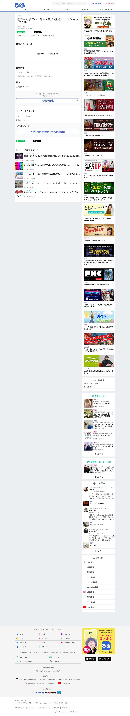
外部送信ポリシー (45, 708)
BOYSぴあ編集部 (92, 587)
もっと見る (99, 454)
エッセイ (65, 9)
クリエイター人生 (106, 9)
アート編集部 (91, 577)
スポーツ (67, 638)
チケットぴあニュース (91, 383)
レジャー (23, 642)
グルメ (44, 642)
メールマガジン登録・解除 (59, 703)
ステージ (67, 634)
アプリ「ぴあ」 (28, 703)
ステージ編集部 (92, 582)
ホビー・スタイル (70, 642)
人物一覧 (17, 703)
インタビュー (24, 647)
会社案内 (17, 708)
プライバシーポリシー (30, 708)
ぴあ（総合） (91, 562)
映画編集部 (90, 567)
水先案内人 (86, 9)
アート (22, 638)
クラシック (45, 638)
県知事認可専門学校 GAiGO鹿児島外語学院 (49, 132)
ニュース (25, 9)
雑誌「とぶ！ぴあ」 (41, 703)
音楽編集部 (90, 572)
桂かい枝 (29, 116)
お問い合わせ (66, 708)
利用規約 (56, 708)
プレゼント (45, 647)
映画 (21, 634)
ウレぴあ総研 (88, 387)
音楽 (43, 634)
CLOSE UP (45, 9)
